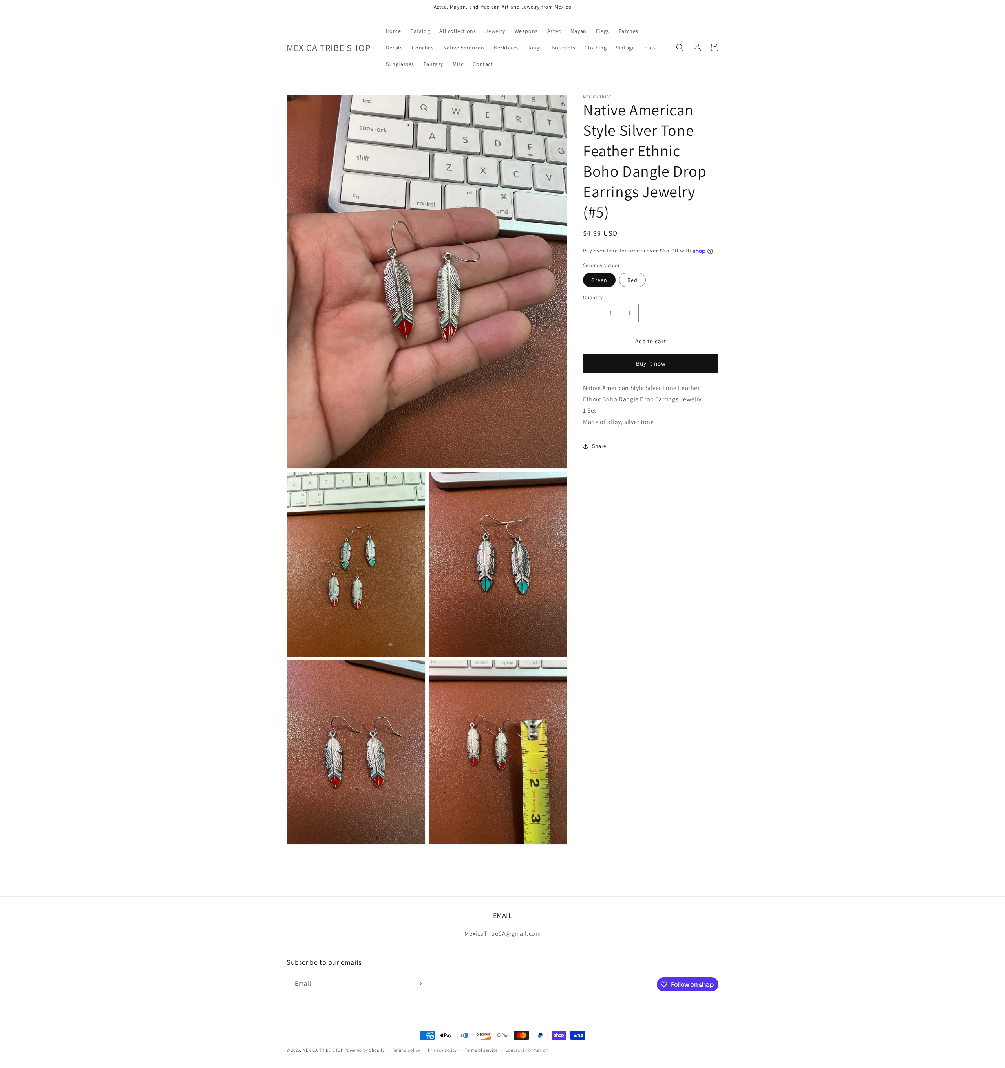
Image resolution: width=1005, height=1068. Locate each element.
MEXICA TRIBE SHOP (323, 1050)
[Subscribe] (419, 984)
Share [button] (599, 446)
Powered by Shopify (364, 1050)
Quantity (593, 297)
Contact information (527, 1050)
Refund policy (406, 1050)
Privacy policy (442, 1050)
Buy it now (651, 364)
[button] (680, 47)
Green (599, 279)
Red (632, 279)
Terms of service (481, 1050)
